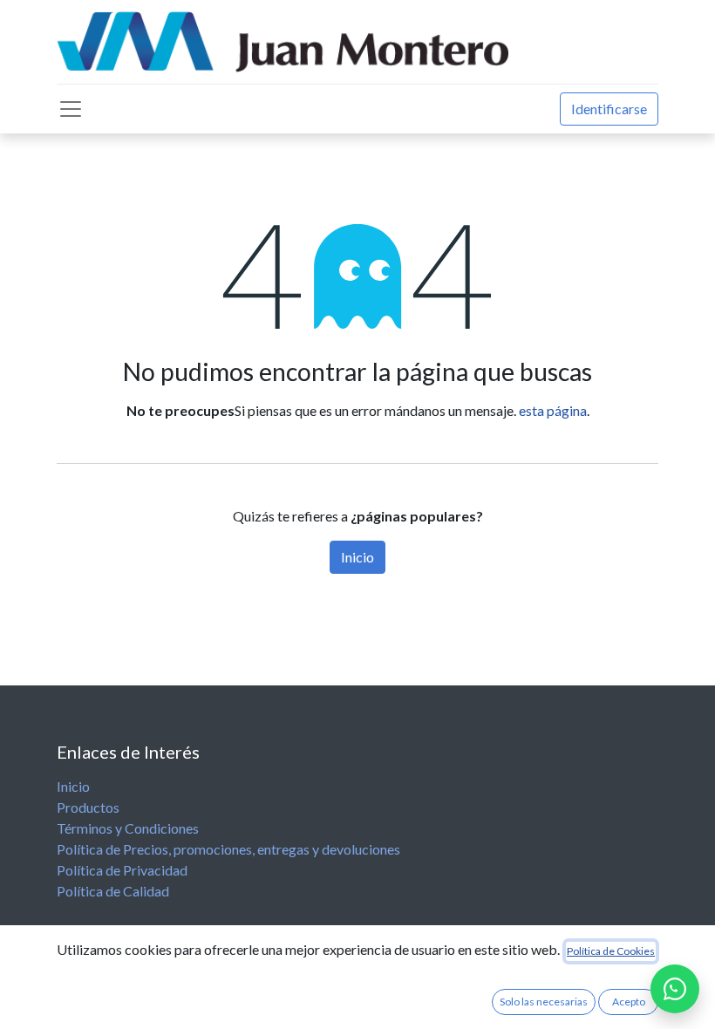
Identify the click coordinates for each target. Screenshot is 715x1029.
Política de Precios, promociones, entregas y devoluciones (228, 849)
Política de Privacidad (122, 870)
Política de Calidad (113, 890)
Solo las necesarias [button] (544, 1001)
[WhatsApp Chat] (674, 988)
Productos (88, 807)
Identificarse (609, 108)
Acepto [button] (628, 1001)
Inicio (357, 557)
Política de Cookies (611, 950)
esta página (553, 410)
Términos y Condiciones (128, 828)
